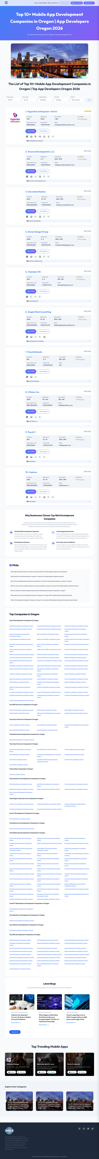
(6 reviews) (84, 159)
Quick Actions (88, 3)
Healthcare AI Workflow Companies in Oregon (49, 649)
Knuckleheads (35, 352)
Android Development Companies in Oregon (21, 899)
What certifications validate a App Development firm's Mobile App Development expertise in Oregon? (38, 590)
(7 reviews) (83, 239)
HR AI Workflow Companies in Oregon (19, 682)
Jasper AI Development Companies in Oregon (49, 665)
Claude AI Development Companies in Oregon (49, 629)
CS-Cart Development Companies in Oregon (76, 784)
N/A (60, 365)
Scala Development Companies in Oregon (20, 963)
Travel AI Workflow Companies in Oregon (75, 674)
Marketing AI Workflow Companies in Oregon (76, 692)
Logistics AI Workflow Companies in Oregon (20, 674)
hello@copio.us (64, 485)
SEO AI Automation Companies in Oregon (48, 634)
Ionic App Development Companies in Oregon (77, 889)
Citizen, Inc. (34, 392)
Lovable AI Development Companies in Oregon (77, 695)
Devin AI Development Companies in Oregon (76, 679)
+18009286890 (47, 405)
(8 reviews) (83, 199)
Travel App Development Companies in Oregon (77, 868)
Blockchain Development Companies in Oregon (21, 739)
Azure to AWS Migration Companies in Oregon (21, 710)
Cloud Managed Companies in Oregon (74, 754)
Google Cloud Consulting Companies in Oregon (21, 804)
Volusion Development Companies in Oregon (76, 789)
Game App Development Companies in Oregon (21, 873)
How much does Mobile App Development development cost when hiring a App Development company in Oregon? (41, 581)
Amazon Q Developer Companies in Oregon (76, 713)
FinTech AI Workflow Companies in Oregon (48, 654)
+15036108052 (46, 205)
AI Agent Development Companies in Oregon (49, 626)
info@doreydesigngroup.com (64, 245)
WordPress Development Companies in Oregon (21, 957)
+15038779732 (46, 285)
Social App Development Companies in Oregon (21, 863)
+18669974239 (45, 325)
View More (14, 1032)
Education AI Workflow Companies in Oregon (76, 665)
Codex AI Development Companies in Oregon (76, 687)
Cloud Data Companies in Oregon (18, 759)
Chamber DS (34, 271)
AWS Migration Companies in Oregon (74, 710)
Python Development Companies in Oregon (48, 960)
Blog (49, 3)
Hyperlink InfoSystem (38, 111)
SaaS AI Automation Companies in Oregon (48, 657)
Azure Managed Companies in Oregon (19, 730)
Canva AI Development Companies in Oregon (76, 660)
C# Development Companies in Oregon (75, 963)
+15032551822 (47, 485)
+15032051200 (48, 365)
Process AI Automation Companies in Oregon (76, 649)
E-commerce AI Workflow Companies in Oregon (49, 660)
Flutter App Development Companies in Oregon (49, 843)
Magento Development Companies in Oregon (21, 789)
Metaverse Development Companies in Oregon (21, 828)
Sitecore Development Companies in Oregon (76, 951)
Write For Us (55, 3)
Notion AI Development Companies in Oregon (21, 668)
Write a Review (64, 3)
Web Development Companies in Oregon (20, 940)
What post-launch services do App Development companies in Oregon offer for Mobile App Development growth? (41, 595)
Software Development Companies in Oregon (21, 930)
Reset (89, 100)
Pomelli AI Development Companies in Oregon (21, 695)
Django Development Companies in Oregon (48, 943)
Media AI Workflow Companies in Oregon (75, 682)
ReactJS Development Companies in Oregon (76, 960)
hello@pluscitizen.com (65, 405)
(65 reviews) (84, 119)
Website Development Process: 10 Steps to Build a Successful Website (21, 1017)
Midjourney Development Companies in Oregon (21, 654)
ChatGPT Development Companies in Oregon (21, 626)
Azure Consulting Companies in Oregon (19, 725)
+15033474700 (48, 445)
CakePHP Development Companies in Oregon (77, 940)
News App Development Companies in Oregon (21, 879)
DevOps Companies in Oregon (17, 774)
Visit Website (43, 131)
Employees (25, 97)
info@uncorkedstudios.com (65, 205)
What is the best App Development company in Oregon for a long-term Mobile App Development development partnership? (44, 600)
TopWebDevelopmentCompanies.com (52, 1156)
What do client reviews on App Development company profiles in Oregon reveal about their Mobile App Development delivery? (45, 586)
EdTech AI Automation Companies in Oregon (48, 639)
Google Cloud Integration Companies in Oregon (49, 809)
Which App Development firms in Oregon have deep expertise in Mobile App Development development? (39, 571)
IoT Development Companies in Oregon (19, 818)
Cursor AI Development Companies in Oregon (49, 692)
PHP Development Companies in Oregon (47, 940)
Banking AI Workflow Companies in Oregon (76, 657)
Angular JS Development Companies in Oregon (49, 954)
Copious (33, 472)
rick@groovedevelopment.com (64, 165)
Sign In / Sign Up (77, 3)
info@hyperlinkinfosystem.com (64, 125)
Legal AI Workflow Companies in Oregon (47, 679)
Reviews (57, 97)
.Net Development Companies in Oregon (20, 968)
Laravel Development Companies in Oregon (76, 943)
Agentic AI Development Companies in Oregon (21, 700)
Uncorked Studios (37, 191)
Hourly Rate (10, 97)
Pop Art (32, 432)
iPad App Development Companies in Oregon (76, 843)
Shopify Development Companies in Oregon (48, 789)
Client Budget (43, 97)
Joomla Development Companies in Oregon (48, 951)
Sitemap (65, 1156)
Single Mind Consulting (39, 312)
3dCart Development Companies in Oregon (20, 784)
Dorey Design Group (38, 231)
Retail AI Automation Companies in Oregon (20, 629)
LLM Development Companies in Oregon (20, 639)
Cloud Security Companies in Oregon (74, 759)
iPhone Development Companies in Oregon (48, 899)
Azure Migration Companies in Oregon (47, 725)
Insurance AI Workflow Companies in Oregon (48, 687)
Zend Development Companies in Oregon (75, 948)
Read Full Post (15, 1022)
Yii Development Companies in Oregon (47, 948)
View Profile (30, 131)
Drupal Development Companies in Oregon (20, 951)
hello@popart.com (65, 445)
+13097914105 (45, 125)
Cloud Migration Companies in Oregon (47, 749)
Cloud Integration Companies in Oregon (19, 754)
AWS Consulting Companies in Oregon (47, 710)
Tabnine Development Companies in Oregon (20, 679)
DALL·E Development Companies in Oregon (20, 657)
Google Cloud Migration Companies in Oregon (49, 804)
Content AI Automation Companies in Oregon (76, 626)
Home (36, 3)
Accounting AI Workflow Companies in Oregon (21, 692)
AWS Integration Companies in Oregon (19, 713)
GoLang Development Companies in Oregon (48, 957)
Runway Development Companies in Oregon (76, 668)
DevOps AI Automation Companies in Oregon (76, 654)
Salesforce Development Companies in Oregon (21, 920)
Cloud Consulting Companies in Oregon (75, 749)
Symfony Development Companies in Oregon (21, 948)
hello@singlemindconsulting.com (64, 325)
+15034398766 (45, 165)
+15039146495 (46, 245)
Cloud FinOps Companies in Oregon (18, 764)
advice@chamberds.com (65, 285)
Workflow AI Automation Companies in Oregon (77, 644)
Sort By (73, 97)
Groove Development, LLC (41, 151)
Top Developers (43, 3)
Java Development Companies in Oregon (75, 957)
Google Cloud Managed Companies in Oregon (21, 809)
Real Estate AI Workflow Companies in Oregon (21, 665)
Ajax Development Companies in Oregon (20, 954)
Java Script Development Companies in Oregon (77, 954)
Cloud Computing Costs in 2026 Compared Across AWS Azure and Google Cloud (76, 1017)
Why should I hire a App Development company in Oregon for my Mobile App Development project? (37, 576)
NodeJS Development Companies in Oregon (20, 960)
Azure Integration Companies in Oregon (47, 730)
